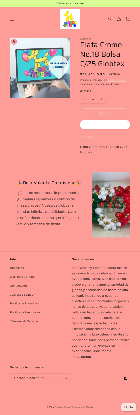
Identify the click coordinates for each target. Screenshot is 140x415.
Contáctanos (19, 285)
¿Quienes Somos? (22, 294)
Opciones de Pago (22, 276)
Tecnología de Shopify (82, 407)
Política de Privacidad (24, 303)
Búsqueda (17, 267)
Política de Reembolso (25, 312)
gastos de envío (117, 80)
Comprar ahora (105, 124)
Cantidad (85, 90)
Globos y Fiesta (63, 407)
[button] (12, 18)
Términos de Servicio (24, 321)
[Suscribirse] (65, 378)
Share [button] (88, 136)
